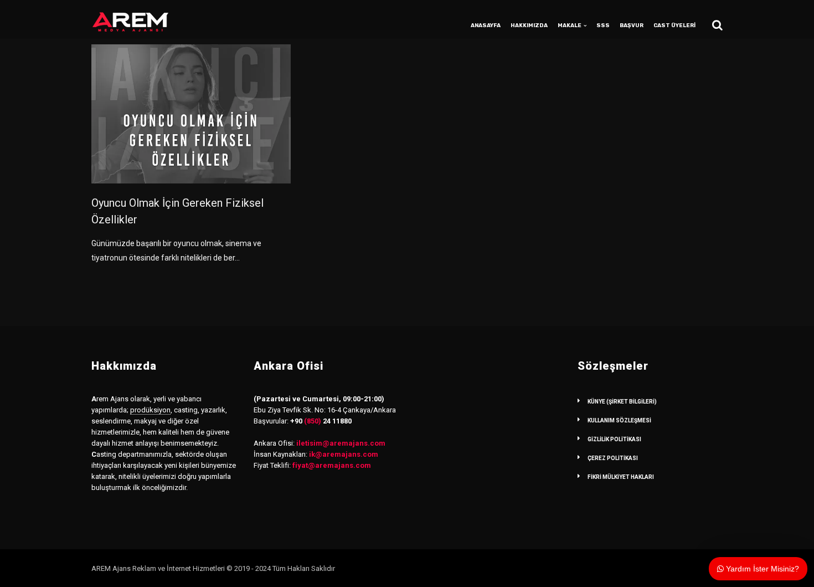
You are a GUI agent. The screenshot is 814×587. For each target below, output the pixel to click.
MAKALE (569, 25)
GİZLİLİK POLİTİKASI (614, 439)
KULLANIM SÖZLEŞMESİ (619, 420)
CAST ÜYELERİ (674, 25)
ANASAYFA (486, 25)
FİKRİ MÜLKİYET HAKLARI (621, 477)
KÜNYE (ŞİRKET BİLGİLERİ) (622, 402)
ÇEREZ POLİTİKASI (613, 458)
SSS (603, 25)
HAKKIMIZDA (529, 25)
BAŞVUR (631, 25)
